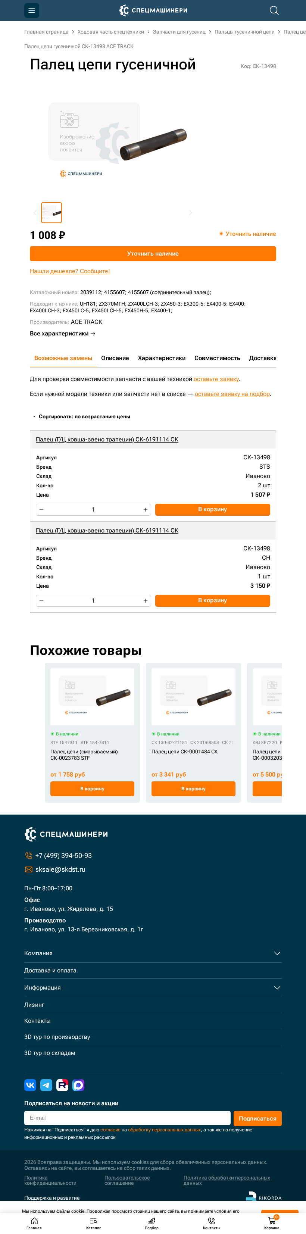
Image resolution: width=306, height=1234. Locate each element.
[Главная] (153, 10)
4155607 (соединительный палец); (169, 292)
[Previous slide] (35, 212)
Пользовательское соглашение (127, 1180)
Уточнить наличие (153, 253)
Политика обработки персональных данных (227, 1180)
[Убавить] (41, 509)
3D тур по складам (49, 1052)
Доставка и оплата (50, 970)
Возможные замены (63, 358)
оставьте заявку (216, 378)
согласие (110, 1130)
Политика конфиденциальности (50, 1180)
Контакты (37, 1020)
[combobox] (88, 416)
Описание (115, 358)
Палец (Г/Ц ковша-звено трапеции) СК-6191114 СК (107, 439)
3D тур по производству (57, 1036)
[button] (51, 212)
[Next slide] (190, 212)
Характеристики (161, 358)
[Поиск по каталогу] (274, 10)
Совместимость (217, 358)
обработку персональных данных (164, 1130)
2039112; (91, 292)
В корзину (212, 509)
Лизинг (34, 1004)
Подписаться (258, 1118)
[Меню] (31, 10)
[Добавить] (145, 509)
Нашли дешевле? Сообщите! (70, 271)
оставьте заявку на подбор (232, 393)
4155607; (115, 292)
